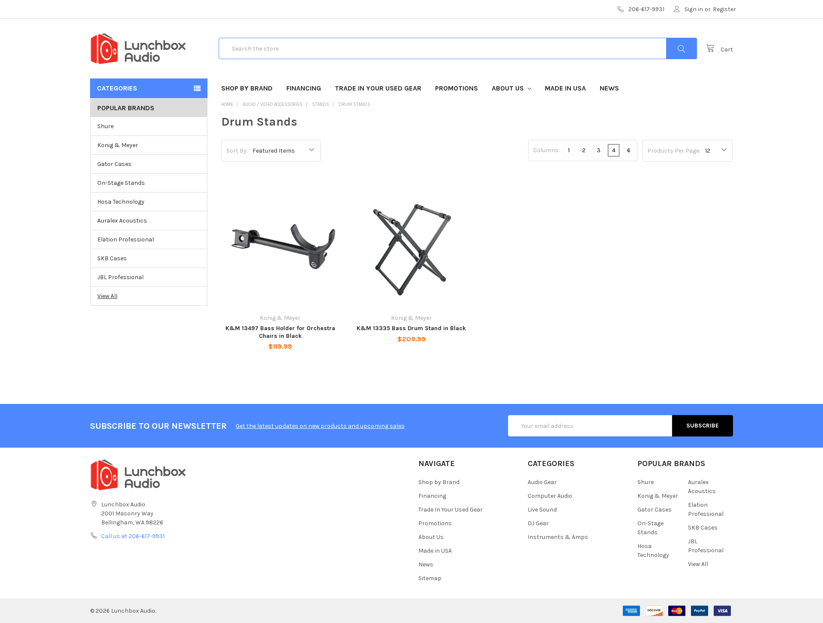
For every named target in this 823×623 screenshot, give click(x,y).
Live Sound (542, 509)
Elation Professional (125, 239)
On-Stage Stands (121, 183)
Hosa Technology (120, 201)
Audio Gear (542, 482)
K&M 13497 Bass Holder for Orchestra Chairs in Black (280, 332)
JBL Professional (120, 277)
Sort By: (237, 150)
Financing (303, 88)
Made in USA (565, 88)
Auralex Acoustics (122, 220)
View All (107, 296)
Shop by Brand (247, 88)
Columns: (546, 150)
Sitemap (430, 578)
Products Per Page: (673, 150)
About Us (509, 88)
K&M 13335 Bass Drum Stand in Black (411, 328)
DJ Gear (538, 523)
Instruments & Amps (558, 537)
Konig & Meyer (117, 145)
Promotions (456, 88)
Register (724, 9)
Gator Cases (114, 164)
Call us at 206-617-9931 (133, 536)
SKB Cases (112, 258)
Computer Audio (550, 496)
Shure (105, 126)
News (609, 88)
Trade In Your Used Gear (378, 88)
